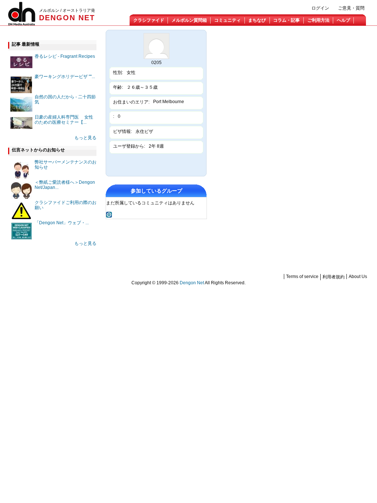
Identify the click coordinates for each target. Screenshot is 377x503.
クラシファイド (148, 20)
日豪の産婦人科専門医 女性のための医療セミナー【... (64, 120)
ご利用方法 (318, 20)
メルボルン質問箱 (189, 20)
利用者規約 (334, 276)
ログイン (320, 8)
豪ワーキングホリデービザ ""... (65, 76)
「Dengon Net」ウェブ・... (62, 222)
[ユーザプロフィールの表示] (156, 57)
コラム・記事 (286, 20)
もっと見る (85, 137)
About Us (358, 276)
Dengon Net (192, 282)
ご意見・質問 (351, 8)
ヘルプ (343, 20)
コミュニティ (227, 20)
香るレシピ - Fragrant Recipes (65, 56)
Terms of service (302, 276)
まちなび (257, 20)
